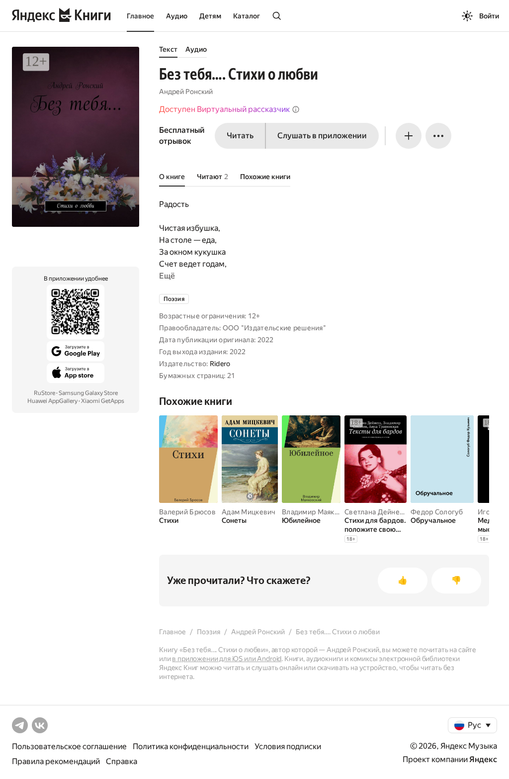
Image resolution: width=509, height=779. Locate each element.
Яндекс (483, 759)
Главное (140, 16)
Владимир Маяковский (320, 512)
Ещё (167, 276)
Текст (168, 49)
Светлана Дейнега (375, 512)
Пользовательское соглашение (69, 746)
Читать (240, 135)
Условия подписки (287, 746)
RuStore (44, 393)
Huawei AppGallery (52, 400)
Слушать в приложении (322, 135)
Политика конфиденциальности (191, 746)
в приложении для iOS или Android (226, 659)
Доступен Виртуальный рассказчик (224, 109)
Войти (489, 16)
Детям (210, 16)
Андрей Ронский (186, 92)
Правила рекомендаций (56, 761)
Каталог (246, 16)
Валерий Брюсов (187, 512)
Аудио (176, 16)
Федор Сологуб (437, 512)
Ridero (220, 364)
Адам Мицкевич (249, 512)
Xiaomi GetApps (102, 400)
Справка (121, 761)
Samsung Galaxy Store (88, 393)
